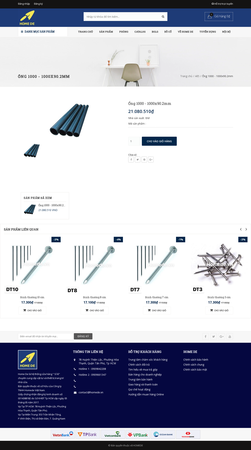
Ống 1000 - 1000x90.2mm (53, 205)
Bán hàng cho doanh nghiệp (145, 374)
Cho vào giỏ (34, 310)
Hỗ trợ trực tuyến (223, 3)
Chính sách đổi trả (139, 364)
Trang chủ (186, 76)
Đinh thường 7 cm (156, 297)
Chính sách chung (193, 364)
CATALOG (140, 31)
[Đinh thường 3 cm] (219, 265)
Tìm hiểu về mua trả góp (142, 369)
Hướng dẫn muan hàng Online (146, 394)
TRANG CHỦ (85, 31)
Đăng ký (38, 3)
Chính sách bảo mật (195, 369)
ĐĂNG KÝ (83, 336)
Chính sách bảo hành (195, 359)
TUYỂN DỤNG (208, 31)
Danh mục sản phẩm (39, 31)
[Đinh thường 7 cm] (156, 265)
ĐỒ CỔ (168, 31)
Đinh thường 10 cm (32, 297)
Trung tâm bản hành (140, 379)
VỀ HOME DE (185, 31)
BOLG (155, 31)
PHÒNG (123, 31)
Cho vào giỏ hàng (159, 141)
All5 (197, 76)
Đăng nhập (24, 3)
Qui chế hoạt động (139, 389)
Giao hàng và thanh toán (143, 384)
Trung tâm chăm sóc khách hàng (147, 359)
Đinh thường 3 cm (219, 297)
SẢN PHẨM (106, 31)
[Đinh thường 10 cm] (32, 265)
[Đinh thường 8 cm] (94, 265)
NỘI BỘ (226, 31)
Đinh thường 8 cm (94, 297)
